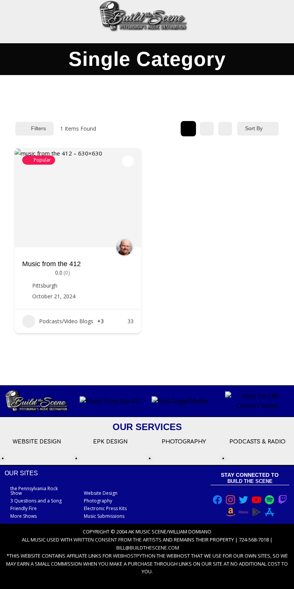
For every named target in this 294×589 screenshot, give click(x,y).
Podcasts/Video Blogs (66, 321)
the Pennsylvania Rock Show (34, 490)
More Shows (23, 516)
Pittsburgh (44, 285)
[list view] (206, 128)
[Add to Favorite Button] (128, 161)
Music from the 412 (51, 264)
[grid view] (188, 128)
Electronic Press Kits (105, 508)
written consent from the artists (118, 539)
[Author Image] (124, 247)
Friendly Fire (23, 508)
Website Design (101, 493)
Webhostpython (134, 555)
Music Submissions (104, 516)
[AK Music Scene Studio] (143, 16)
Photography (98, 500)
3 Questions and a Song (36, 500)
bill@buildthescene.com (147, 547)
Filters (38, 128)
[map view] (225, 128)
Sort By (254, 128)
